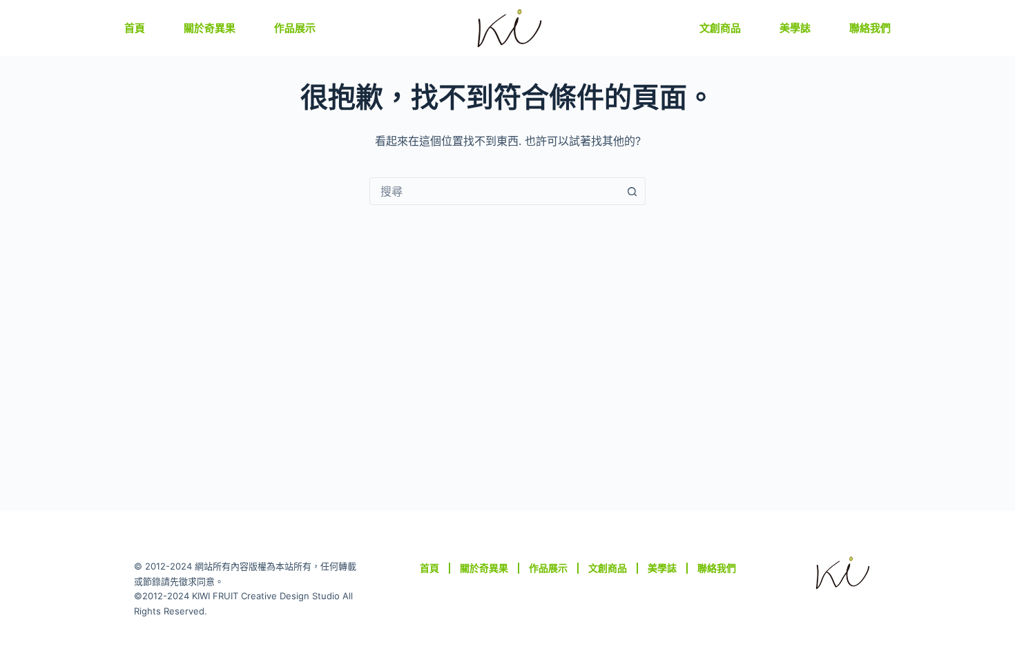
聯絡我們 (870, 28)
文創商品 (720, 28)
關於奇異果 (209, 28)
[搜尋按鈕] (632, 191)
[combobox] (494, 191)
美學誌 (795, 28)
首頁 (134, 28)
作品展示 (295, 28)
